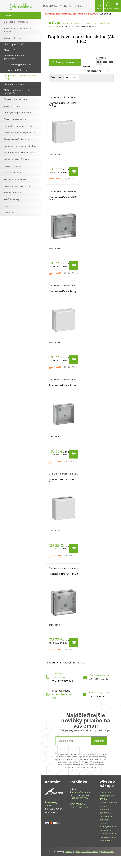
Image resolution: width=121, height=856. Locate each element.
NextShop (70, 852)
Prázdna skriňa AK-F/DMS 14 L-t (63, 198)
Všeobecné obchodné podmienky (105, 809)
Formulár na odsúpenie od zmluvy (107, 795)
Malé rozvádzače (74, 23)
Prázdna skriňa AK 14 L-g (63, 291)
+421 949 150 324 (62, 680)
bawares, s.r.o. (51, 804)
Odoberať (99, 741)
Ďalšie (79, 6)
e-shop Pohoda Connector (87, 852)
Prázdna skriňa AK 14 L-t (62, 385)
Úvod (57, 23)
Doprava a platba (108, 802)
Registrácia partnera (57, 6)
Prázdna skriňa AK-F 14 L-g (63, 481)
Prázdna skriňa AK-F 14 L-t (63, 573)
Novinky (8, 15)
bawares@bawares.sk (81, 792)
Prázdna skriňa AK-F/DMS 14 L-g (63, 104)
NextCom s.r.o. (107, 852)
